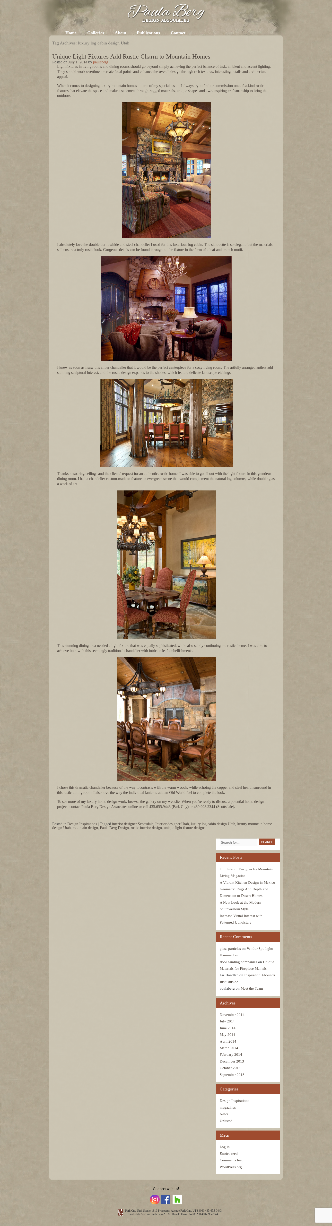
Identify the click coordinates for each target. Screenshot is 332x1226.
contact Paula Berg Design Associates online (104, 807)
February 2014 (231, 1054)
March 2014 (229, 1048)
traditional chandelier (124, 651)
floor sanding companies (238, 962)
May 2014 (227, 1035)
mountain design (85, 828)
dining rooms (119, 66)
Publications (148, 33)
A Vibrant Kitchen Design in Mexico (247, 882)
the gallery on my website (160, 801)
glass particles (230, 949)
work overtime (88, 71)
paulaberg (100, 62)
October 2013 (230, 1068)
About (120, 33)
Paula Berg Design (114, 828)
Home (71, 33)
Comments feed (232, 1160)
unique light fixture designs (184, 828)
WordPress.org (231, 1167)
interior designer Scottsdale (132, 824)
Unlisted (226, 1121)
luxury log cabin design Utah (213, 824)
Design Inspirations (82, 824)
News (224, 1114)
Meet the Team (252, 988)
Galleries (95, 33)
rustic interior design (146, 828)
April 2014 (228, 1041)
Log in (225, 1147)
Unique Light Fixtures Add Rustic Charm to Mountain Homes (131, 56)
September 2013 (232, 1075)
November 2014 (232, 1015)
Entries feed (229, 1154)
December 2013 (232, 1061)
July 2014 (227, 1021)
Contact (178, 33)
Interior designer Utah (172, 824)
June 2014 (228, 1028)
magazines (228, 1107)
